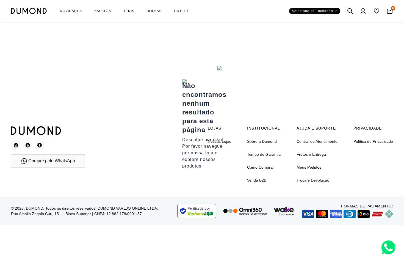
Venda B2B (256, 180)
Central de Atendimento (317, 141)
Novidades (71, 11)
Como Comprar (260, 167)
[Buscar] (350, 11)
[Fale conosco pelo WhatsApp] (388, 247)
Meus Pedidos (309, 167)
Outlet (181, 11)
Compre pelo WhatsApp (51, 160)
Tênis (128, 11)
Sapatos (102, 11)
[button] (314, 11)
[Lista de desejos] (376, 11)
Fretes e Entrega (311, 154)
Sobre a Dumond (262, 141)
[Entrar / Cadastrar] (363, 11)
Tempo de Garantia (264, 154)
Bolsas (154, 11)
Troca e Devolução (313, 180)
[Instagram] (16, 145)
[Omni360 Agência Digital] (245, 211)
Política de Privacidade (373, 141)
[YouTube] (27, 145)
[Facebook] (39, 145)
